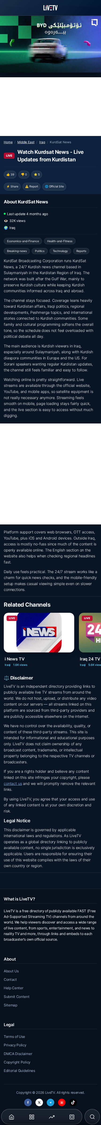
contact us (13, 783)
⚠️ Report (31, 186)
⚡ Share (12, 186)
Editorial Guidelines (19, 1070)
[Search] (92, 1117)
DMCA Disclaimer (18, 1053)
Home (8, 142)
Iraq (42, 142)
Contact (10, 979)
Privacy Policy (15, 1045)
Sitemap (10, 1005)
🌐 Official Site (54, 186)
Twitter (39, 1101)
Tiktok (73, 1101)
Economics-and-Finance (23, 241)
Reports (81, 251)
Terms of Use (14, 1036)
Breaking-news (17, 251)
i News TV (14, 658)
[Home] (50, 7)
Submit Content (17, 996)
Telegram (50, 1101)
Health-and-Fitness (59, 241)
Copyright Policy (17, 1062)
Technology (60, 251)
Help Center (13, 988)
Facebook (28, 1101)
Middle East (25, 142)
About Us (11, 971)
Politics (39, 251)
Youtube (62, 1101)
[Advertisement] (50, 106)
